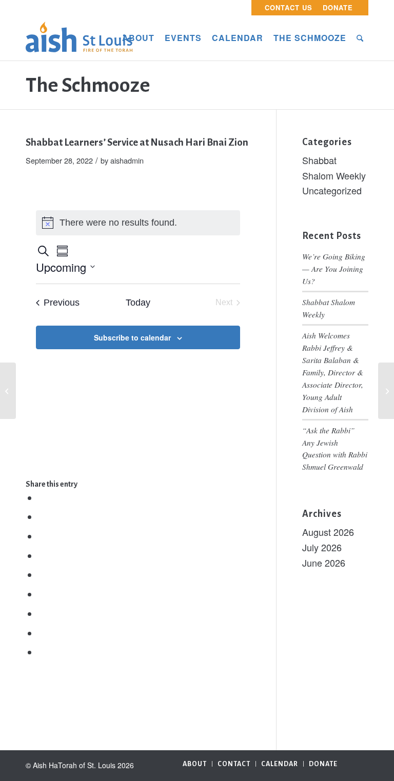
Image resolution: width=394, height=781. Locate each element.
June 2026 (323, 562)
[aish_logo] (79, 38)
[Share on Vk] (42, 613)
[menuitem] (289, 7)
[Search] (359, 38)
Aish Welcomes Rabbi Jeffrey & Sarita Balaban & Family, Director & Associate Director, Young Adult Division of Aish (332, 372)
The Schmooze (88, 85)
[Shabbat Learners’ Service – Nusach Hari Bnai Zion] (8, 391)
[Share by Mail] (42, 652)
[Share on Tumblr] (42, 594)
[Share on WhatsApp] (42, 536)
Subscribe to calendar (132, 337)
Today (138, 302)
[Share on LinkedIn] (42, 575)
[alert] (138, 222)
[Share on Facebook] (42, 498)
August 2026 (328, 531)
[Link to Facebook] (360, 763)
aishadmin (127, 160)
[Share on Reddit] (42, 633)
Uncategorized (332, 190)
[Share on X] (42, 517)
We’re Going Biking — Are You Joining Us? (333, 268)
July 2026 (322, 547)
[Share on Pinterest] (42, 556)
